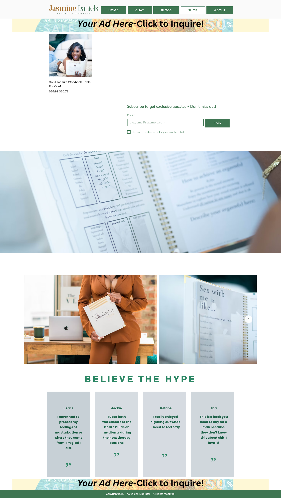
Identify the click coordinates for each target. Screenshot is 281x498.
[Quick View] (70, 55)
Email (131, 115)
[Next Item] (248, 319)
